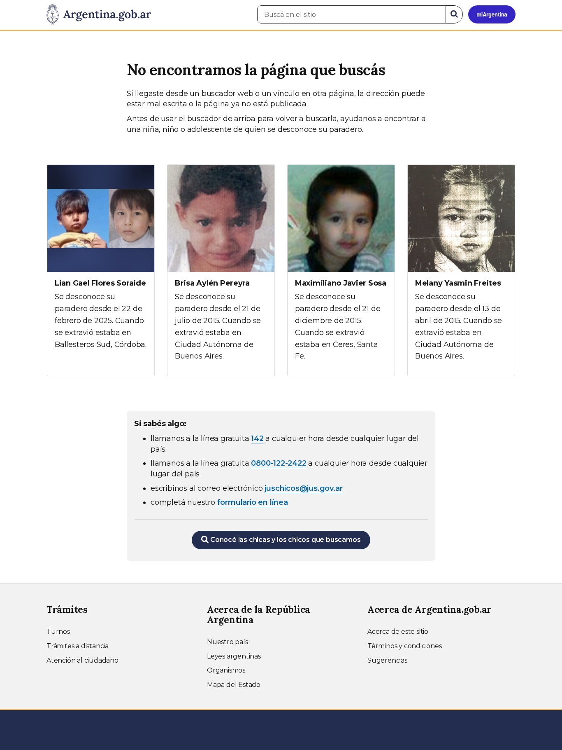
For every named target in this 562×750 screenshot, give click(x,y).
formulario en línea (252, 502)
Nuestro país (227, 642)
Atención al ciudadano (82, 660)
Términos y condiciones (404, 646)
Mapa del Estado (233, 685)
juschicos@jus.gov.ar (303, 488)
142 (257, 438)
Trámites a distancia (77, 646)
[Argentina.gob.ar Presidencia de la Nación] (98, 15)
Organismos (226, 670)
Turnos (58, 631)
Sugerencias (387, 660)
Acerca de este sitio (397, 631)
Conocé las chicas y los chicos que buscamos (284, 540)
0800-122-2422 (278, 463)
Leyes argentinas (234, 656)
